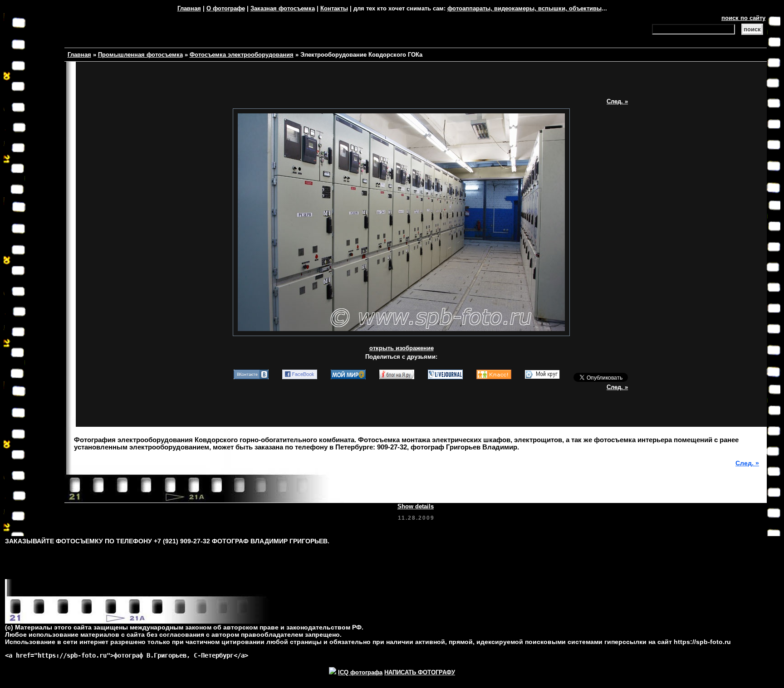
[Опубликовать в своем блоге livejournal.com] (445, 378)
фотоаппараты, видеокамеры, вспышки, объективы (524, 8)
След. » (617, 101)
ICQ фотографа (360, 672)
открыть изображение (401, 348)
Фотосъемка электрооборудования (242, 54)
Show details (415, 506)
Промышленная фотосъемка (140, 54)
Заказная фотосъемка (282, 8)
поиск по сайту (743, 18)
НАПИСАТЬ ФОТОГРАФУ (419, 672)
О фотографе (225, 8)
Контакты (334, 8)
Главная (189, 8)
